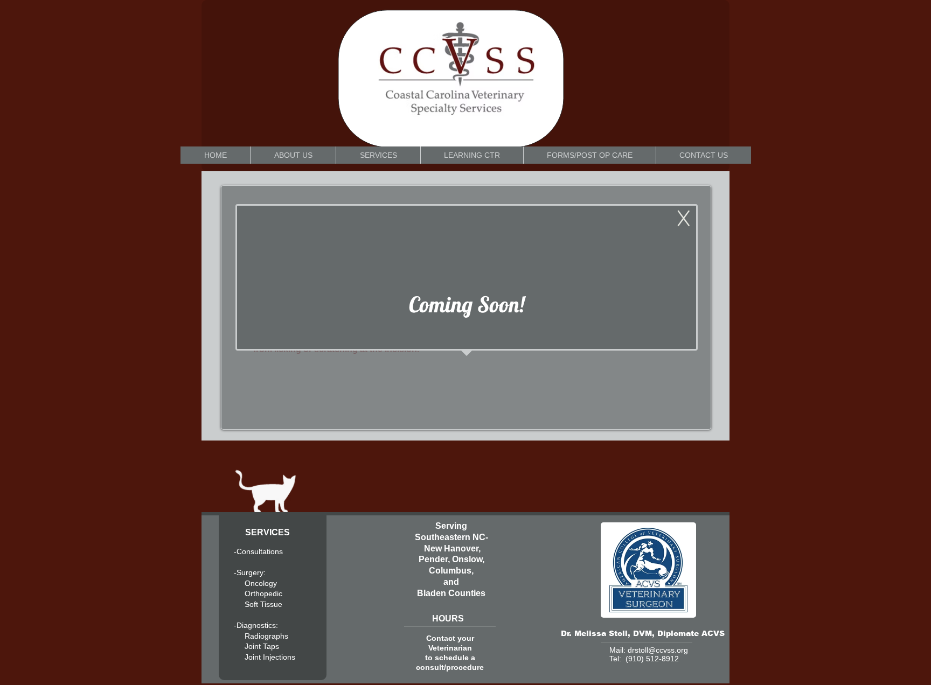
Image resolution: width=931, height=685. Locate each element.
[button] (471, 155)
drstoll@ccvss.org (658, 650)
